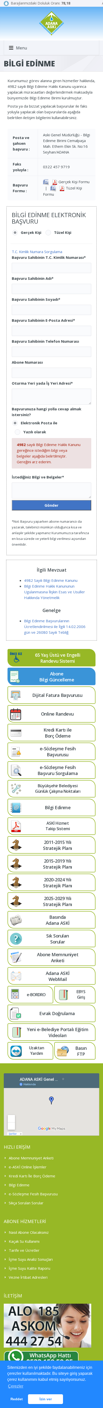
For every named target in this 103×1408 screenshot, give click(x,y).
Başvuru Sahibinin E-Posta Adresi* (43, 320)
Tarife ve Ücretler (24, 1250)
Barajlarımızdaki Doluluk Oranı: (39, 3)
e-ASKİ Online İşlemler (27, 1166)
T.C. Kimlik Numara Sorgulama (37, 251)
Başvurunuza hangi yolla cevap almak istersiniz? (46, 411)
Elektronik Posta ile (39, 422)
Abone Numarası (27, 362)
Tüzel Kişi (62, 232)
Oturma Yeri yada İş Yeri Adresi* (42, 383)
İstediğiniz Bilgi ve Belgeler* (38, 476)
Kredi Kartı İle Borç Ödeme (32, 1175)
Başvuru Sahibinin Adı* (33, 278)
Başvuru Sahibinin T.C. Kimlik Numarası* (49, 257)
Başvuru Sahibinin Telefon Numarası (45, 341)
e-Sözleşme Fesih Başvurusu (33, 1193)
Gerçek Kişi (31, 232)
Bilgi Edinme (19, 1184)
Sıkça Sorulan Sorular (26, 1202)
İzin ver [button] (46, 1399)
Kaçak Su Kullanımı (24, 1241)
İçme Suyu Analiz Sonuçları (31, 1259)
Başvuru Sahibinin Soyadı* (36, 299)
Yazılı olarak (34, 431)
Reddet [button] (16, 1399)
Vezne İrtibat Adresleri (28, 1277)
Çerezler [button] (15, 1386)
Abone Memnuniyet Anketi (31, 1157)
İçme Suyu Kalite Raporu (29, 1268)
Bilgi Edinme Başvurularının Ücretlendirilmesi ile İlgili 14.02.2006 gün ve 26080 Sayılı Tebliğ (55, 626)
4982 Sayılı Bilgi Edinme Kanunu (51, 580)
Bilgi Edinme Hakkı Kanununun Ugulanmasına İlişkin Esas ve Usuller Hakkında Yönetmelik (54, 592)
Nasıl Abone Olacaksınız (29, 1232)
